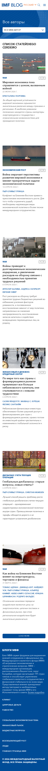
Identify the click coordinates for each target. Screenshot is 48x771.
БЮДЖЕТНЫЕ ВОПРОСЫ (13, 730)
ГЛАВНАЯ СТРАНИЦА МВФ (14, 751)
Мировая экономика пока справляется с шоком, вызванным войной (24, 85)
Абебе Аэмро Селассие (22, 593)
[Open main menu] (44, 5)
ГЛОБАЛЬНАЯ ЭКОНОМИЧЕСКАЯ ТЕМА (20, 720)
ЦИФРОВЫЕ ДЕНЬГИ (11, 705)
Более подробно (36, 692)
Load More (24, 635)
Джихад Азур (26, 587)
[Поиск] (38, 5)
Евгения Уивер (10, 292)
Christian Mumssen (34, 492)
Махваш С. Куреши (30, 401)
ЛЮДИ (5, 746)
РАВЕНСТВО (7, 710)
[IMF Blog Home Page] (12, 5)
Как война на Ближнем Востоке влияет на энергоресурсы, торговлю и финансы (22, 576)
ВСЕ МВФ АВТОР (12, 30)
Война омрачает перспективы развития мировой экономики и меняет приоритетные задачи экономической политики (22, 179)
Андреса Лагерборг (30, 289)
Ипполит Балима (11, 289)
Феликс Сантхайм (12, 404)
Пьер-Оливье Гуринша (13, 191)
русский (29, 5)
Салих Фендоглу (11, 401)
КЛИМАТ (6, 700)
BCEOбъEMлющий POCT (14, 741)
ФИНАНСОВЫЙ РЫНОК (13, 725)
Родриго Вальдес (25, 596)
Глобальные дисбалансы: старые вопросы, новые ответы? (23, 483)
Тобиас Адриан (11, 587)
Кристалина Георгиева (14, 96)
